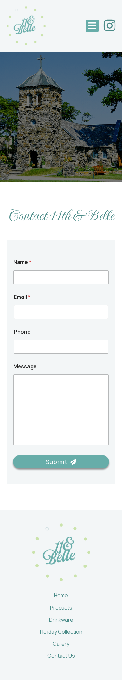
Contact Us (61, 655)
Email (22, 297)
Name (22, 262)
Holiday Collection (61, 631)
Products (61, 607)
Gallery (61, 643)
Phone (22, 332)
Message (25, 366)
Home (61, 595)
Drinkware (61, 619)
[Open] (92, 26)
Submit (57, 462)
